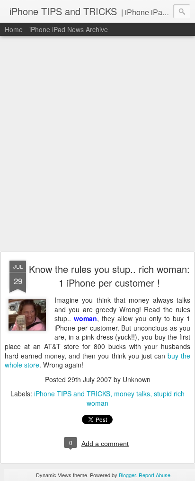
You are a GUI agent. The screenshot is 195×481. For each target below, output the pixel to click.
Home (14, 29)
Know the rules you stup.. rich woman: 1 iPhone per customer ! (109, 275)
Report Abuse (154, 475)
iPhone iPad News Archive (68, 29)
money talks (132, 393)
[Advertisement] (97, 144)
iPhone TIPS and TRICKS (72, 393)
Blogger (127, 475)
